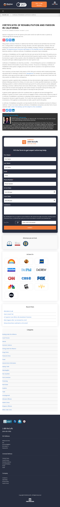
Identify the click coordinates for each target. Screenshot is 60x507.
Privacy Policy (5, 481)
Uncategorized (6, 395)
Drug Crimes (5, 352)
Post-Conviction (6, 377)
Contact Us (4, 478)
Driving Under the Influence (9, 348)
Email (6, 171)
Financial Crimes (6, 356)
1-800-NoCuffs (22, 117)
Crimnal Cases (5, 458)
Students (4, 388)
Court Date (7, 196)
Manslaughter (5, 370)
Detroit (4, 341)
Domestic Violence (7, 345)
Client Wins (5, 479)
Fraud (3, 359)
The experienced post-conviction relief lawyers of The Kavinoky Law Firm (24, 49)
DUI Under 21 (5, 446)
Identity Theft (5, 366)
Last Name (7, 163)
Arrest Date (7, 188)
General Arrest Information (9, 363)
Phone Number (9, 180)
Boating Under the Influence (9, 334)
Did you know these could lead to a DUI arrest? (16, 323)
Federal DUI (5, 448)
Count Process (5, 460)
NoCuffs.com (5, 15)
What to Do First (6, 440)
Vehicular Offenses (7, 399)
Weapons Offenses (7, 406)
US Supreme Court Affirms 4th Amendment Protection (17, 317)
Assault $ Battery (6, 464)
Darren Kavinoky (14, 30)
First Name (7, 155)
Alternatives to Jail (8, 311)
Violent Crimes (6, 402)
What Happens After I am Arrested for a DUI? (15, 320)
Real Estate (5, 384)
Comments (7, 205)
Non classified (5, 374)
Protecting (5, 381)
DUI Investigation (6, 444)
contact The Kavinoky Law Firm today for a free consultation (26, 107)
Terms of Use (5, 483)
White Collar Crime (7, 409)
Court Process (6, 338)
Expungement (29, 73)
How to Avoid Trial (8, 314)
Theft (3, 392)
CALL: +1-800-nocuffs (39, 4)
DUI (3, 442)
